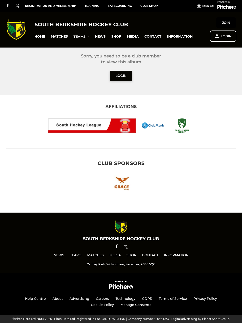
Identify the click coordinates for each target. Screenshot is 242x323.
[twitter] (17, 6)
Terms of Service (173, 299)
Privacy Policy (205, 299)
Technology (125, 299)
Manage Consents (136, 305)
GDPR (147, 299)
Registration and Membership (50, 6)
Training (92, 6)
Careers (102, 299)
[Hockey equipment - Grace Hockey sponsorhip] (121, 184)
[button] (40, 36)
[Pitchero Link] (226, 8)
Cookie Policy (102, 305)
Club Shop (149, 6)
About (57, 299)
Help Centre (35, 299)
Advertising (79, 299)
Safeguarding (120, 6)
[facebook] (8, 6)
